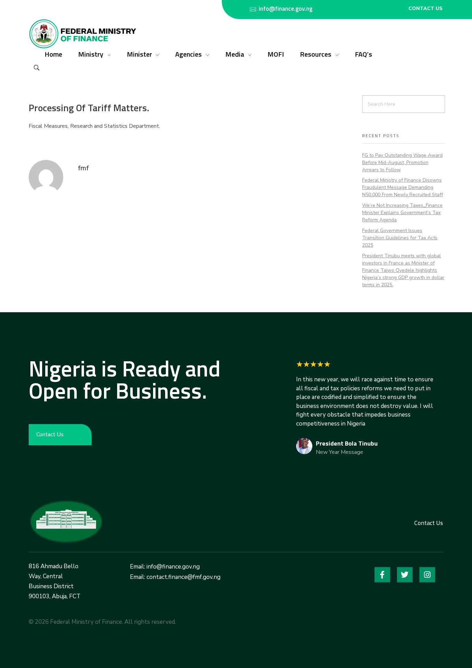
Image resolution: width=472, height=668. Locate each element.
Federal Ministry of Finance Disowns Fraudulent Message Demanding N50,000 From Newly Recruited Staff (402, 187)
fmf (83, 168)
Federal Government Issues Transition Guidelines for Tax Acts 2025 (399, 237)
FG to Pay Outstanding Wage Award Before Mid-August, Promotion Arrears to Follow (402, 162)
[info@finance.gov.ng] (253, 9)
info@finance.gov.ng (285, 8)
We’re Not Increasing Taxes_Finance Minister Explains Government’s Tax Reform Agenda (402, 212)
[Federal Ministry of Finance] (66, 521)
